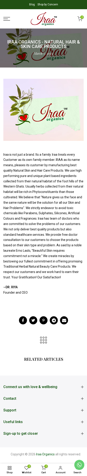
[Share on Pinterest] (43, 320)
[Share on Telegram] (54, 320)
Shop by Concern (47, 4)
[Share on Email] (64, 320)
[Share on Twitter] (33, 320)
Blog (32, 4)
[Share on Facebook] (23, 320)
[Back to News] (43, 340)
